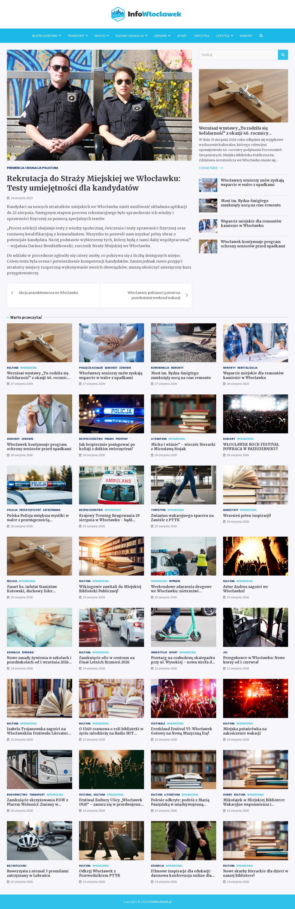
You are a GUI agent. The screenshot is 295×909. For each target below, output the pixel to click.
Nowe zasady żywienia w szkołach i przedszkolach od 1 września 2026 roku (39, 662)
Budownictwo (17, 794)
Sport (182, 36)
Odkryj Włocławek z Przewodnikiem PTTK (99, 873)
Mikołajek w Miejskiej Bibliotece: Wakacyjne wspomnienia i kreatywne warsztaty (254, 804)
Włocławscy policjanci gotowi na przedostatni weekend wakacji (154, 295)
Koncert (229, 438)
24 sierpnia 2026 (22, 668)
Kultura (12, 367)
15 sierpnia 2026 (166, 810)
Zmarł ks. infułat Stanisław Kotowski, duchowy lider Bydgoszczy (32, 591)
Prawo (109, 438)
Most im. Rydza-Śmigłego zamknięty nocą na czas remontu (251, 203)
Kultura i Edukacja (130, 36)
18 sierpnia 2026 (238, 739)
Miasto (100, 36)
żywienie (28, 652)
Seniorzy (111, 367)
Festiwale (158, 723)
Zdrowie (160, 36)
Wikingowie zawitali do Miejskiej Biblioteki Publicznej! (110, 589)
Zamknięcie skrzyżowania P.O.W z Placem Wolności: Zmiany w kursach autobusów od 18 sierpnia (38, 804)
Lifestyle (223, 36)
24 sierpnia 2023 (22, 198)
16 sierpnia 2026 (94, 810)
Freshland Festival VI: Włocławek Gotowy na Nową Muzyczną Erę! (181, 731)
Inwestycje (159, 652)
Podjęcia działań (91, 367)
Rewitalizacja (247, 367)
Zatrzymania (51, 510)
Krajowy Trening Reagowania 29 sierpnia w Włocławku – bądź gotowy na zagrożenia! (109, 520)
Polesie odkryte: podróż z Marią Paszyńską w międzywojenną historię (180, 804)
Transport (76, 36)
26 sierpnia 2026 (238, 384)
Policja (12, 510)
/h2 (225, 652)
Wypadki (174, 581)
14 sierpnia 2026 (94, 882)
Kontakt (246, 36)
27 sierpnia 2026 (22, 384)
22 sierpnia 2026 (166, 668)
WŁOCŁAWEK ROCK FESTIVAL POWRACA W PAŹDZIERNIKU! (251, 446)
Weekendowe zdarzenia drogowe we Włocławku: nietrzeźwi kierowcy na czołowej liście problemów (181, 593)
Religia (12, 581)
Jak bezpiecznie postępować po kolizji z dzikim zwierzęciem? (107, 446)
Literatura (159, 438)
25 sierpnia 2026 (94, 526)
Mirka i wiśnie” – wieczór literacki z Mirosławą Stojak (183, 446)
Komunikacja (160, 367)
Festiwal (85, 794)
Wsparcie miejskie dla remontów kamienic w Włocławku (251, 223)
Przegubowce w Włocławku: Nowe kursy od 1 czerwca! (254, 660)
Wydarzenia (28, 367)
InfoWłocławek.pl (160, 902)
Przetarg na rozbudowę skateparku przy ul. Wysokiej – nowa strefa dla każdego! (183, 662)
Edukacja (13, 652)
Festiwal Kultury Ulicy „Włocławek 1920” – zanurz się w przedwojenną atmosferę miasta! (110, 804)
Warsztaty (230, 510)
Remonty (177, 367)
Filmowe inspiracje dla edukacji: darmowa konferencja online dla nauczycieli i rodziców (181, 875)
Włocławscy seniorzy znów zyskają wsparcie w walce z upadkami (252, 182)
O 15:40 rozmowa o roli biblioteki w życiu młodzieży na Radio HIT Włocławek (111, 733)
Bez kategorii (17, 865)
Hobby (227, 794)
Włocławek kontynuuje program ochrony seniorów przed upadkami (253, 244)
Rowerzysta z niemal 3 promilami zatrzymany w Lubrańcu (38, 873)
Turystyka (201, 36)
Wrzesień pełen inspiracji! (247, 515)
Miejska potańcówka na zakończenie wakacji (245, 731)
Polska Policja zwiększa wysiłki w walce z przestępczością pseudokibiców (38, 520)
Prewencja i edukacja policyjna (32, 168)
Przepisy (122, 438)
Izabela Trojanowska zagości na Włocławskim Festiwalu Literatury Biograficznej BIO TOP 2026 (38, 733)
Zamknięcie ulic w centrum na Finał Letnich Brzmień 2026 (107, 660)
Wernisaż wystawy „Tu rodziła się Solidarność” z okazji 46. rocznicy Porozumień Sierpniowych (233, 133)
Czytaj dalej (208, 168)
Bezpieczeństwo (44, 36)
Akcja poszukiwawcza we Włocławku (48, 293)
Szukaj (283, 55)
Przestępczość (30, 510)
